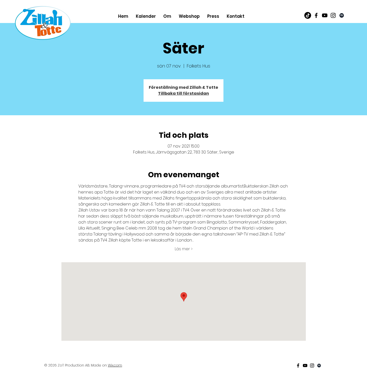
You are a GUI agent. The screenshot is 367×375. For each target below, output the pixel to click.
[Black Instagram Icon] (333, 15)
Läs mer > (183, 249)
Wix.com (115, 365)
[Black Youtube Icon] (324, 15)
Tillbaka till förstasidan (183, 93)
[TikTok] (307, 15)
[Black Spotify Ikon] (341, 15)
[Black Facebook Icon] (316, 15)
